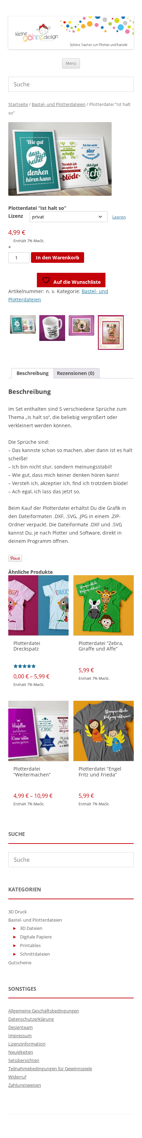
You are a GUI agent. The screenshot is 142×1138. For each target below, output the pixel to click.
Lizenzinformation (26, 1044)
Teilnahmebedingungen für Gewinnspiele (50, 1068)
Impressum (20, 1035)
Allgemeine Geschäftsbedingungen (43, 1011)
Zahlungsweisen (24, 1085)
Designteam (20, 1027)
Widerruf (17, 1077)
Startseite (18, 104)
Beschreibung (33, 373)
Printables (30, 945)
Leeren (119, 216)
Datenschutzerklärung (31, 1019)
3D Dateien (31, 928)
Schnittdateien (35, 954)
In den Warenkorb (57, 257)
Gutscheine (19, 962)
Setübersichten (23, 1060)
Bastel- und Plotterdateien (58, 104)
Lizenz (15, 216)
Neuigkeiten (20, 1052)
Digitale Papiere (36, 937)
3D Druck (17, 912)
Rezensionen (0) (75, 373)
